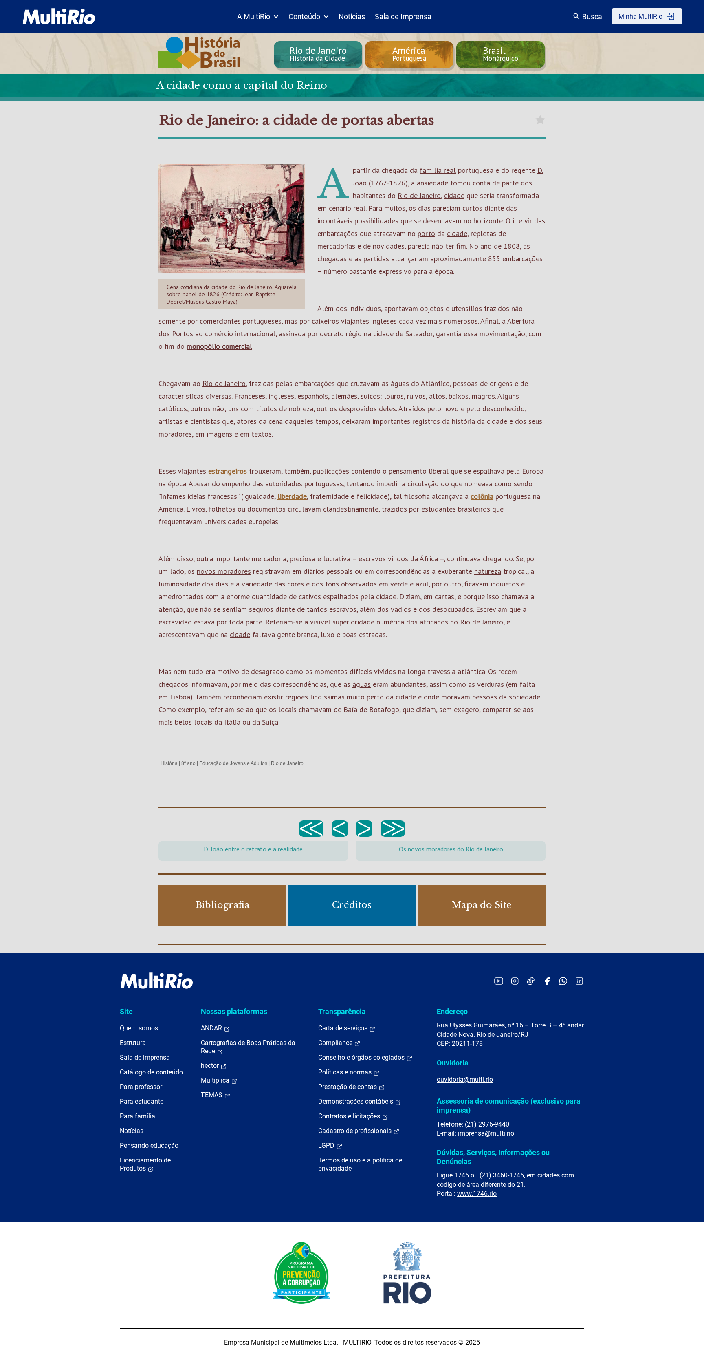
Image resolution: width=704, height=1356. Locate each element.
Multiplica (216, 1080)
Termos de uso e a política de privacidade (360, 1164)
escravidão (175, 621)
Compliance (336, 1043)
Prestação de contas (348, 1087)
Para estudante (141, 1101)
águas (361, 684)
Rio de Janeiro (419, 195)
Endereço (452, 1011)
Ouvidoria (453, 1062)
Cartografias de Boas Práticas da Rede (248, 1047)
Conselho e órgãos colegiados (362, 1057)
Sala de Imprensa (403, 16)
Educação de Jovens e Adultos (233, 763)
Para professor (141, 1087)
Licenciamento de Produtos (145, 1164)
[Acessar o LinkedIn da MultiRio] (579, 981)
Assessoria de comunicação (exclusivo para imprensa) (509, 1105)
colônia (482, 496)
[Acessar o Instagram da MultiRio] (515, 981)
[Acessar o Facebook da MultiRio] (547, 981)
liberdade (292, 496)
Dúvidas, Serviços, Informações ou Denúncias (493, 1157)
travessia (441, 671)
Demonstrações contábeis (356, 1101)
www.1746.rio (477, 1193)
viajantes (192, 471)
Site (126, 1011)
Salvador (419, 333)
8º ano (188, 763)
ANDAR (212, 1028)
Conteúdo (304, 16)
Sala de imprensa (145, 1057)
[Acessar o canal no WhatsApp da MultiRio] (563, 981)
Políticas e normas (345, 1072)
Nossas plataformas (234, 1011)
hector (210, 1065)
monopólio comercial (219, 346)
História (169, 763)
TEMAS (212, 1095)
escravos (372, 558)
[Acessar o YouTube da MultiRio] (499, 981)
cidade (454, 195)
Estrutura (133, 1043)
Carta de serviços (343, 1028)
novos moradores (224, 571)
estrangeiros (227, 471)
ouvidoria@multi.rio (465, 1079)
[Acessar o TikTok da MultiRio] (531, 981)
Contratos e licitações (350, 1116)
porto (426, 233)
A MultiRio (253, 16)
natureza (487, 571)
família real (438, 170)
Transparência (342, 1011)
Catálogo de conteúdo (151, 1072)
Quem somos (139, 1028)
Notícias (352, 16)
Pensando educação (149, 1145)
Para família (137, 1116)
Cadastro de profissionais (355, 1131)
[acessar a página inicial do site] (59, 16)
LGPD (327, 1145)
